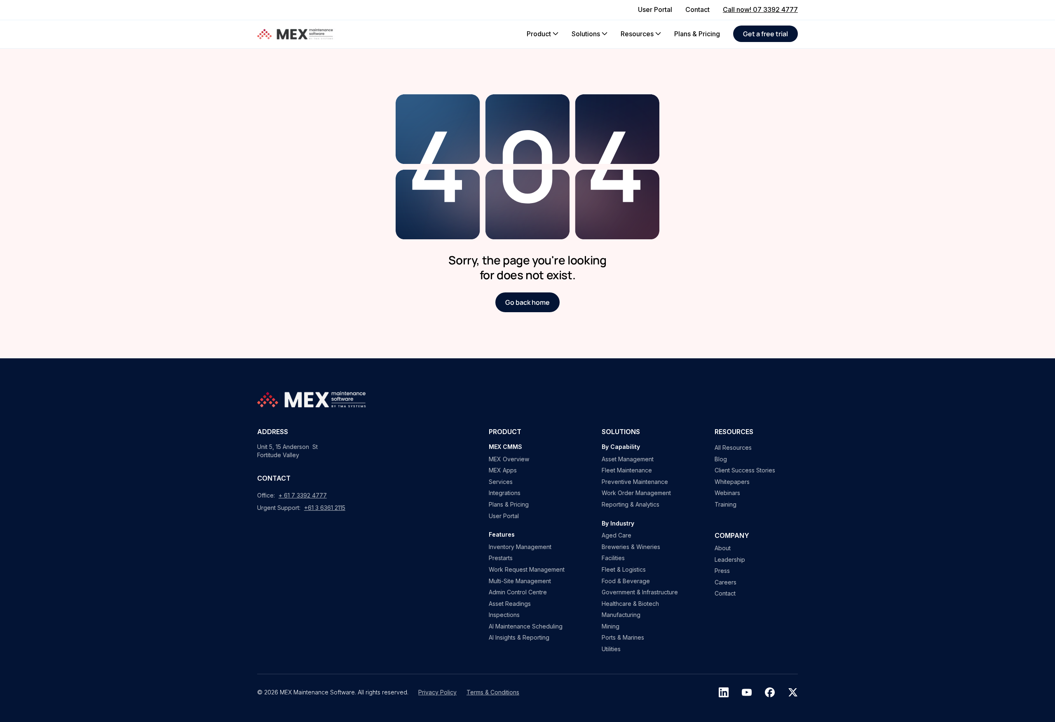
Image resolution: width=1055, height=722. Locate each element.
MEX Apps (503, 470)
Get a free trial (765, 33)
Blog (721, 459)
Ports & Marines (623, 637)
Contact (725, 593)
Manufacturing (621, 614)
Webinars (727, 492)
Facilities (613, 557)
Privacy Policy (437, 692)
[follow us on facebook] (770, 692)
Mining (610, 626)
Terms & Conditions (493, 692)
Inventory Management (520, 546)
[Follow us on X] (793, 692)
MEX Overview (509, 459)
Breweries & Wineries (631, 546)
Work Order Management (636, 492)
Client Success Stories (745, 470)
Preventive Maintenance (635, 481)
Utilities (611, 648)
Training (725, 504)
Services (501, 481)
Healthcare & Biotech (630, 603)
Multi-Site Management (520, 580)
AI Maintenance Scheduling (526, 626)
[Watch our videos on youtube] (747, 692)
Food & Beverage (626, 580)
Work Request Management (527, 569)
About (723, 547)
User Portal (504, 515)
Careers (725, 582)
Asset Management (628, 459)
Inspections (504, 614)
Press (722, 570)
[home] (296, 34)
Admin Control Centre (518, 592)
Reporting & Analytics (630, 504)
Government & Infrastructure (640, 592)
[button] (542, 33)
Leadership (730, 559)
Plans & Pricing (509, 504)
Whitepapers (732, 481)
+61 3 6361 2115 (324, 507)
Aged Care (616, 535)
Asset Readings (510, 603)
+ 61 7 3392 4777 (303, 495)
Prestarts (501, 557)
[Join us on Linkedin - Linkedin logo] (724, 692)
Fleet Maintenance (627, 470)
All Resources (733, 447)
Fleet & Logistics (624, 569)
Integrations (504, 492)
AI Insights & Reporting (519, 637)
